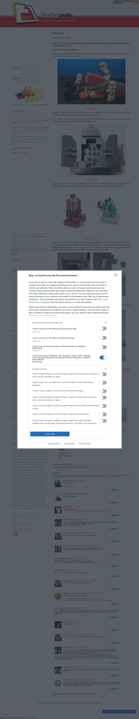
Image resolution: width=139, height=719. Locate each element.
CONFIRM (50, 434)
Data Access (69, 443)
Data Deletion (54, 443)
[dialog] (69, 359)
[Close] (116, 275)
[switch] (103, 328)
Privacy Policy (85, 443)
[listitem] (69, 322)
